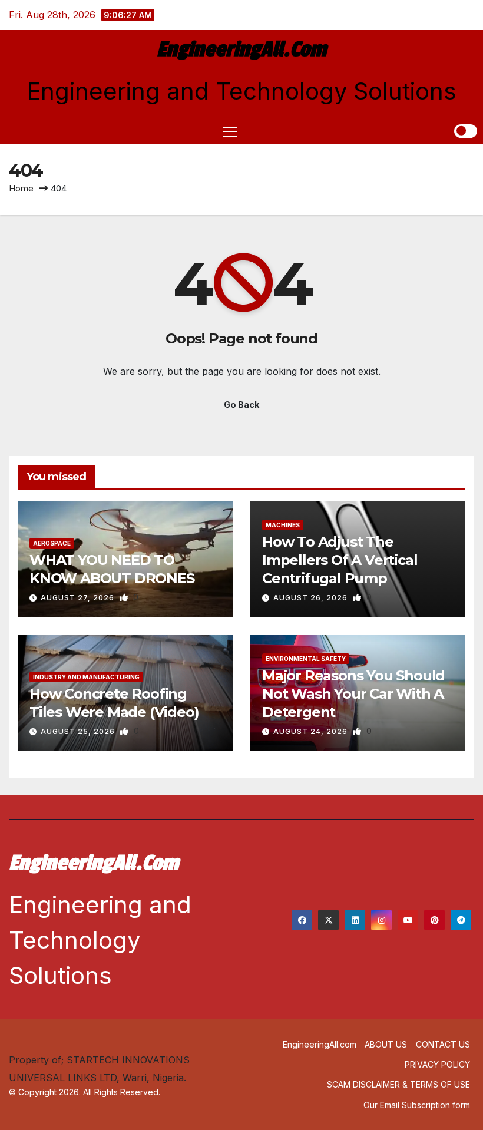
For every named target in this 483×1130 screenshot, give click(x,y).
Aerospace (52, 543)
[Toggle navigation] (230, 131)
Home (21, 188)
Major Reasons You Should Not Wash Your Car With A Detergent (353, 694)
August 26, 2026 (311, 597)
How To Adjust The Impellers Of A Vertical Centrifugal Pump (339, 560)
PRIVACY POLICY (437, 1064)
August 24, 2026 (311, 731)
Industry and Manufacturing (86, 676)
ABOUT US (386, 1044)
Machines (283, 524)
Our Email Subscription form (416, 1105)
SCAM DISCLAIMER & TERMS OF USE (398, 1084)
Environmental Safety (306, 658)
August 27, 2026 (79, 597)
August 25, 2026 (79, 731)
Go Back (241, 404)
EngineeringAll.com (241, 49)
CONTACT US (443, 1044)
